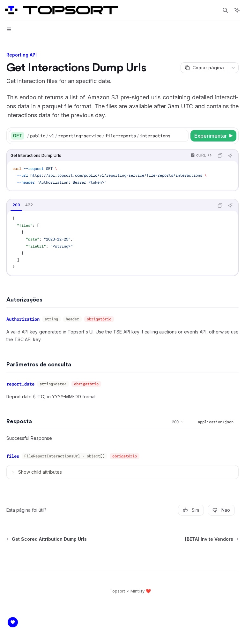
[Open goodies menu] (13, 622)
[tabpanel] (122, 243)
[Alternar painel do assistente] (237, 10)
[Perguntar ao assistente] (230, 155)
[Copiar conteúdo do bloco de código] (220, 155)
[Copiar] (182, 136)
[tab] (16, 205)
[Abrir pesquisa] (225, 10)
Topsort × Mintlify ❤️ (130, 590)
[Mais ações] (233, 67)
